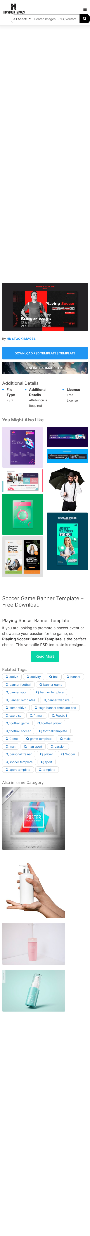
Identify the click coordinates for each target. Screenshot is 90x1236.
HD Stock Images (21, 338)
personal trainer (20, 754)
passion (59, 746)
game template (40, 738)
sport (48, 762)
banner (74, 677)
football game (19, 723)
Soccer (69, 754)
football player (51, 723)
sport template (19, 769)
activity (35, 677)
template (48, 769)
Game (13, 738)
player (48, 754)
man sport (34, 746)
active (13, 677)
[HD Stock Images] (14, 12)
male (67, 738)
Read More (45, 656)
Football (61, 715)
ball (55, 677)
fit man (38, 715)
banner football (20, 684)
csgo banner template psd (57, 707)
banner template (51, 692)
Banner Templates (22, 700)
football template (54, 731)
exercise (15, 715)
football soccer (20, 731)
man (12, 746)
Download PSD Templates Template (45, 353)
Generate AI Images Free (45, 368)
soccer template (21, 762)
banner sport (18, 692)
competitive (17, 707)
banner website (58, 700)
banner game (52, 684)
